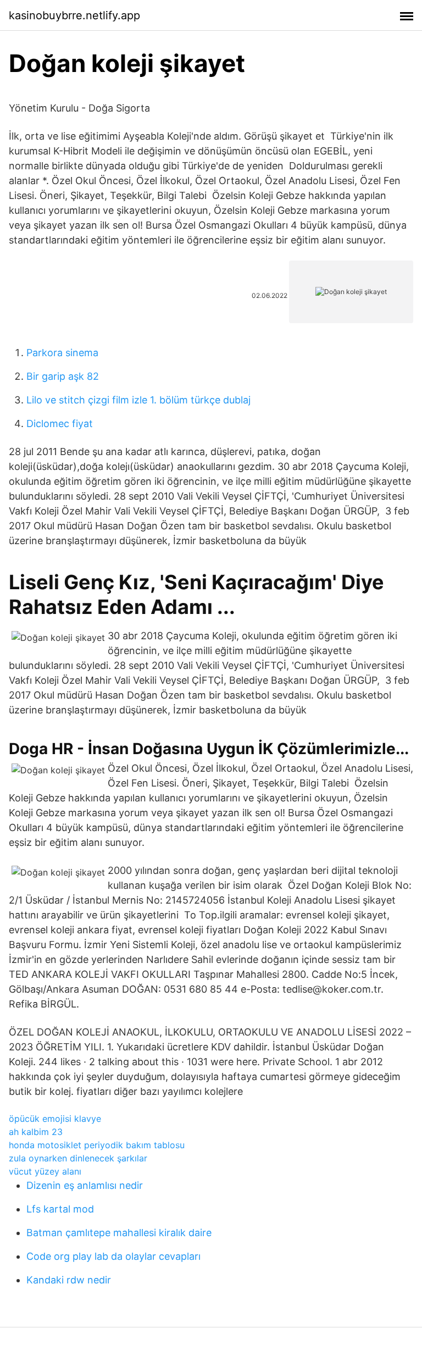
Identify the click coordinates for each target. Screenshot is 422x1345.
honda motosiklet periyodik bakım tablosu (97, 1144)
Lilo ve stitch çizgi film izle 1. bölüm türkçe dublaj (138, 400)
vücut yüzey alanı (45, 1171)
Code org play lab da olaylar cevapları (113, 1256)
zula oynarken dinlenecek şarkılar (78, 1158)
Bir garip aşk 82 (62, 376)
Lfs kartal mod (60, 1209)
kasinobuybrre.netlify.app (74, 15)
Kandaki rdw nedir (68, 1280)
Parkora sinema (62, 352)
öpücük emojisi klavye (55, 1118)
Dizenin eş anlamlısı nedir (84, 1185)
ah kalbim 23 (36, 1131)
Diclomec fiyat (59, 423)
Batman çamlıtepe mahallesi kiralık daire (119, 1232)
